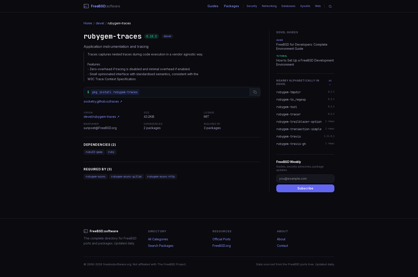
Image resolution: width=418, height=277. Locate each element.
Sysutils (305, 6)
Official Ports (221, 239)
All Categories (158, 239)
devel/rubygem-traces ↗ (102, 116)
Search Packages (161, 245)
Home (88, 23)
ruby (111, 152)
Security (252, 6)
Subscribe (305, 188)
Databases (288, 6)
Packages (231, 6)
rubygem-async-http (161, 176)
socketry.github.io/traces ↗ (103, 101)
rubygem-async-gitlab (126, 176)
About (281, 239)
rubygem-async (96, 176)
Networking (269, 6)
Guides (212, 6)
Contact (282, 245)
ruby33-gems (94, 152)
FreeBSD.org (221, 245)
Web (318, 6)
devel (100, 23)
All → (330, 82)
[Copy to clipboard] (254, 92)
